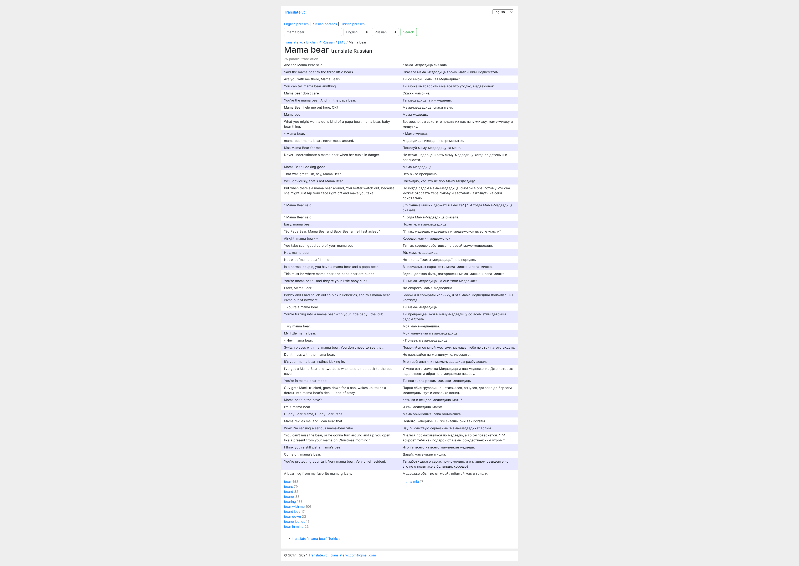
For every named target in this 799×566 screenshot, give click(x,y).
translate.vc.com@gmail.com (353, 555)
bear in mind (294, 526)
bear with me (294, 506)
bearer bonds (294, 521)
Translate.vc (295, 12)
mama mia (411, 481)
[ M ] (341, 42)
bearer (289, 496)
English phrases (296, 24)
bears (288, 486)
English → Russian (320, 42)
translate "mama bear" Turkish (316, 538)
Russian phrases (324, 24)
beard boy (292, 511)
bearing (290, 501)
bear (287, 481)
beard (288, 491)
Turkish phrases (352, 24)
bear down (292, 516)
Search (408, 32)
